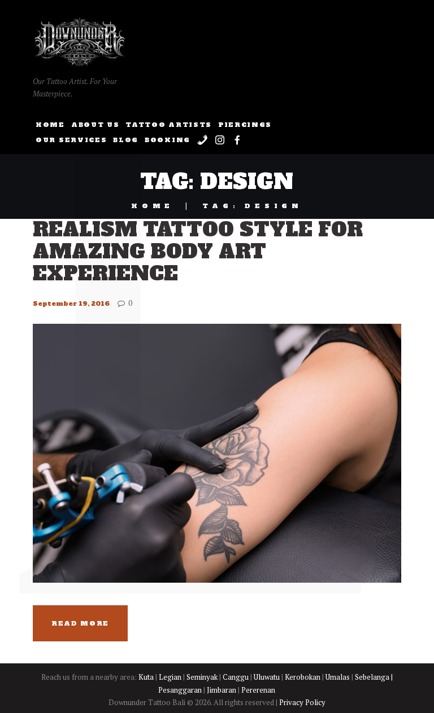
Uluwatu (267, 677)
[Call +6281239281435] (202, 142)
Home (152, 205)
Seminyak (202, 677)
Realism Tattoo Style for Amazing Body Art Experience (198, 251)
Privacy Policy (302, 702)
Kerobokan (302, 677)
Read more (80, 623)
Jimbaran (221, 690)
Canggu (236, 677)
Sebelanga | (374, 677)
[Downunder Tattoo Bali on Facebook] (237, 142)
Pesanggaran (180, 690)
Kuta (146, 677)
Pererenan (258, 690)
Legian (170, 677)
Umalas (338, 677)
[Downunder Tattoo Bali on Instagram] (220, 142)
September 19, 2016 (71, 303)
